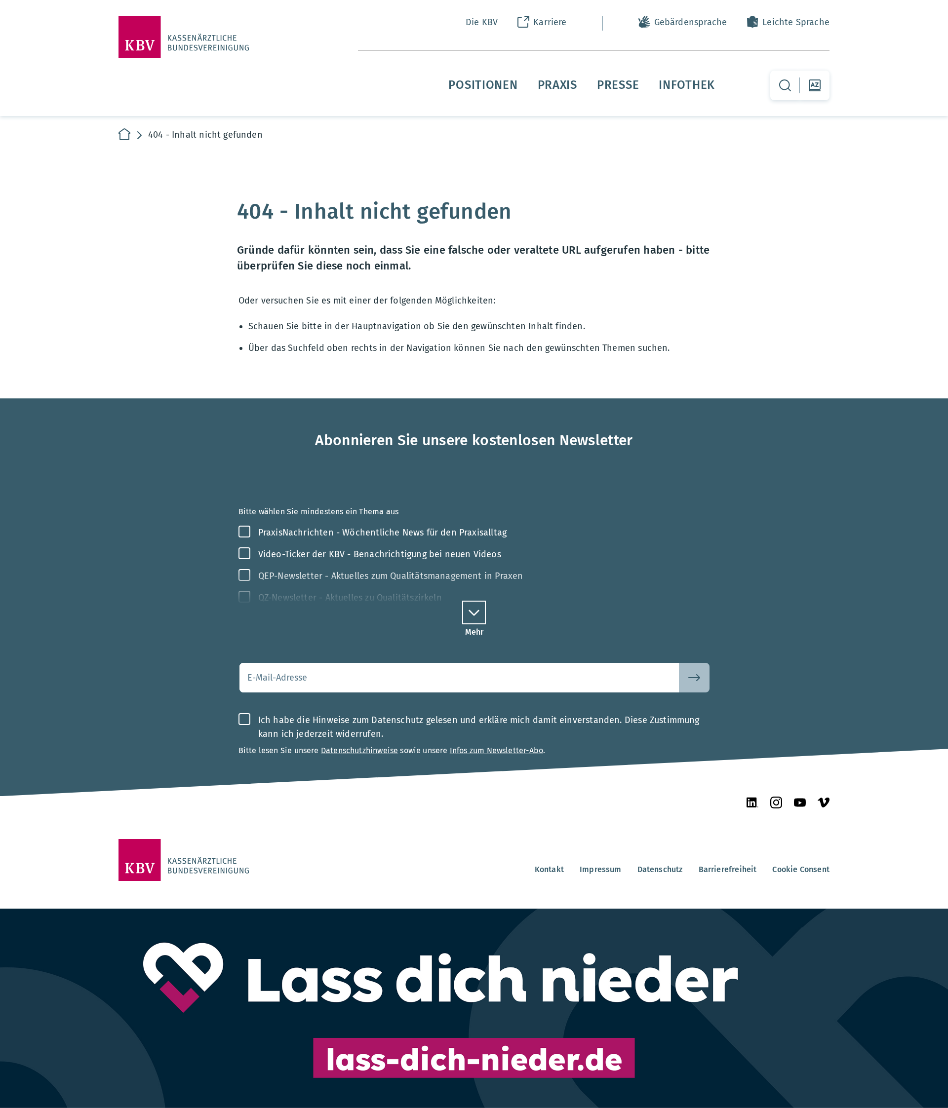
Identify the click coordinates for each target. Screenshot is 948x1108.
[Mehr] (474, 612)
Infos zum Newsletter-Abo (496, 750)
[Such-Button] (694, 677)
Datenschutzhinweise (359, 750)
